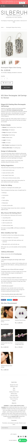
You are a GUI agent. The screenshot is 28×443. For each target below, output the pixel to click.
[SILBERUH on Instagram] (23, 436)
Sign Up (24, 427)
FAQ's (14, 390)
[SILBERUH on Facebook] (18, 436)
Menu (4, 5)
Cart (26, 5)
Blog (14, 388)
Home (2, 27)
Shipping (9, 72)
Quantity (3, 76)
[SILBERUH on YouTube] (25, 436)
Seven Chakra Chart (14, 397)
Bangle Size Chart (14, 384)
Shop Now (22, 2)
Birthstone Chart (14, 386)
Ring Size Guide (14, 395)
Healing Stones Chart (14, 391)
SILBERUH (15, 440)
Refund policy (14, 393)
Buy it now (7, 87)
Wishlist (14, 400)
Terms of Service (14, 398)
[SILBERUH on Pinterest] (21, 436)
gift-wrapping (13, 434)
